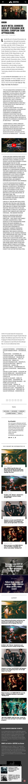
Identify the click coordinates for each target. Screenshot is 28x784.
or (12, 743)
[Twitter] (13, 400)
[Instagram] (13, 437)
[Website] (15, 437)
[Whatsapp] (15, 400)
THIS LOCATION (5, 78)
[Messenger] (10, 400)
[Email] (21, 400)
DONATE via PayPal (6, 743)
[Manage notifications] (24, 781)
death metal (6, 411)
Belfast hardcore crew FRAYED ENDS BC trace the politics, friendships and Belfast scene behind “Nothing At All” (13, 546)
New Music (4, 22)
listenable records (11, 413)
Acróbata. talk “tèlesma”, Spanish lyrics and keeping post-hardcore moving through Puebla (13, 496)
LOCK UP (14, 43)
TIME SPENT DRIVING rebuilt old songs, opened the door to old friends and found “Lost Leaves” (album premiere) (13, 719)
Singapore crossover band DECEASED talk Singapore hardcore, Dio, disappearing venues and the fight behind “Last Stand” (14, 521)
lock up (20, 413)
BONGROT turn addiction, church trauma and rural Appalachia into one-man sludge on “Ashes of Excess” (14, 777)
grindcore (21, 411)
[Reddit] (18, 400)
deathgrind (14, 411)
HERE (18, 78)
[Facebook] (7, 400)
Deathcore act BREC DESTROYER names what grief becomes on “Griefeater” (13, 769)
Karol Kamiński (11, 421)
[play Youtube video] (14, 145)
